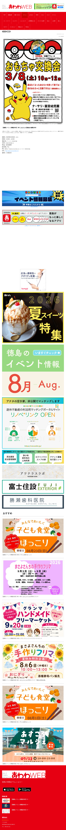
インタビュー (13, 26)
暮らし (59, 20)
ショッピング (23, 20)
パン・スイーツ (6, 20)
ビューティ (15, 20)
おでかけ (31, 14)
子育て (37, 14)
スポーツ (5, 26)
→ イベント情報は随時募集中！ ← (33, 206)
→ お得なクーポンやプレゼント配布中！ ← (33, 225)
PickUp (27, 26)
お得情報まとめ (31, 20)
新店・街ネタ (17, 14)
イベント (25, 14)
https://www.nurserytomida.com (12, 150)
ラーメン (54, 14)
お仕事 (54, 20)
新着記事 (10, 14)
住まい (48, 20)
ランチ (48, 14)
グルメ (42, 14)
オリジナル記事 (41, 20)
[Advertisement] (33, 249)
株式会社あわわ (5, 820)
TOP (4, 14)
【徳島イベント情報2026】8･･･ (20, 799)
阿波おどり (20, 26)
